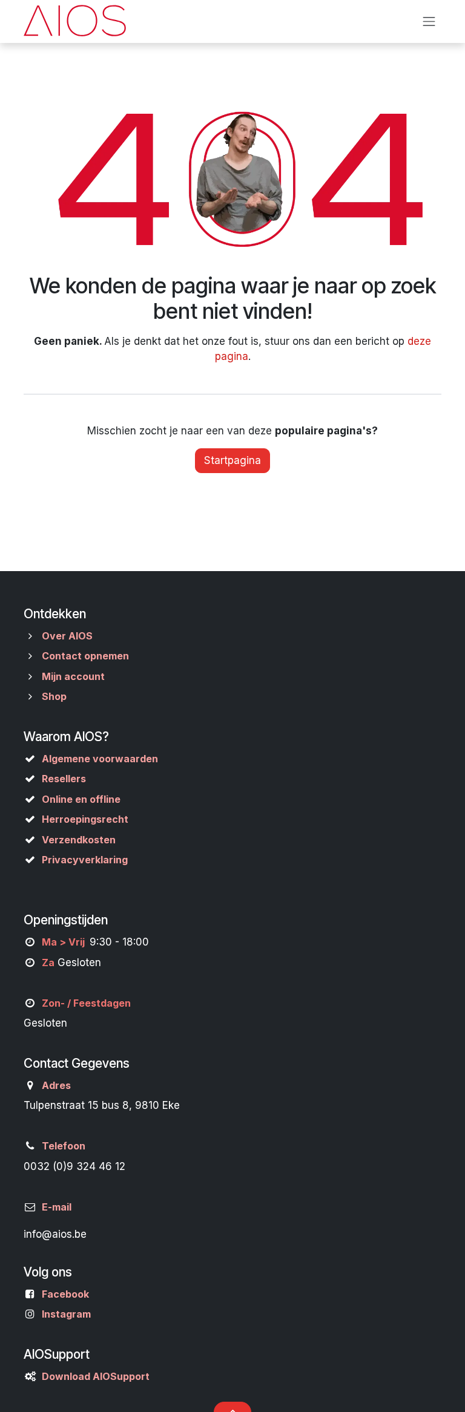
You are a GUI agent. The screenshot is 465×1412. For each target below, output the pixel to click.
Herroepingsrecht (85, 819)
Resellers (64, 779)
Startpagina (232, 460)
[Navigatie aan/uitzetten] (429, 21)
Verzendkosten (79, 840)
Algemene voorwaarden (100, 759)
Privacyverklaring (85, 860)
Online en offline (81, 799)
